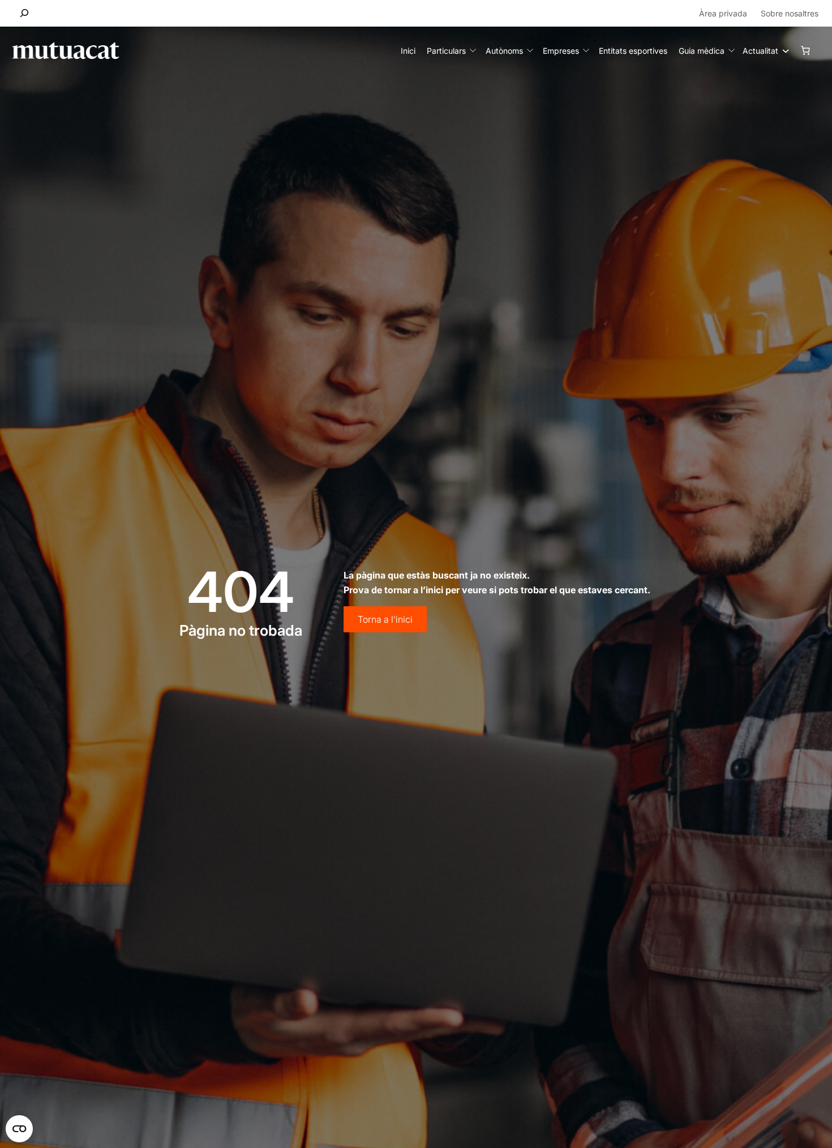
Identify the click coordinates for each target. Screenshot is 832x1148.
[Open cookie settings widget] (19, 1128)
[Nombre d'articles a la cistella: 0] (805, 50)
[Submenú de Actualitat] (782, 50)
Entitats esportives (633, 50)
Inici (408, 50)
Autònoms (504, 50)
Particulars (446, 50)
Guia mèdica (701, 50)
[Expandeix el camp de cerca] (24, 13)
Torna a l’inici (385, 619)
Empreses (561, 50)
